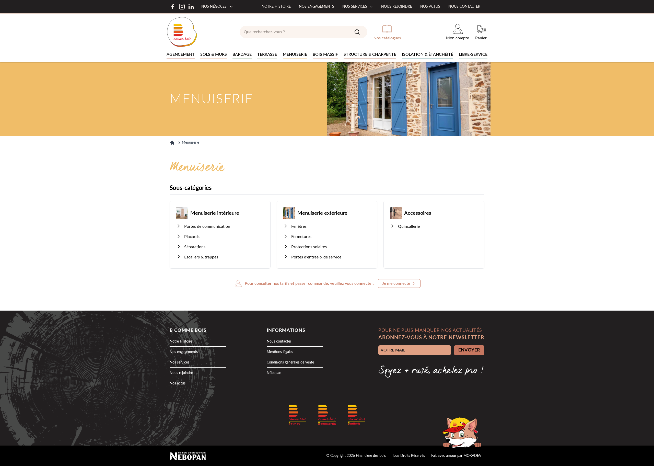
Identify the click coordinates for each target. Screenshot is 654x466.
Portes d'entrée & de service (316, 257)
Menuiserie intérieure (214, 213)
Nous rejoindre (396, 6)
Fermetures (301, 237)
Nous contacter (464, 6)
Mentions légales (280, 352)
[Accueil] (172, 142)
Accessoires (417, 213)
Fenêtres (299, 226)
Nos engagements (316, 6)
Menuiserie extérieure (322, 213)
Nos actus (430, 6)
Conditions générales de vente (290, 362)
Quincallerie (409, 226)
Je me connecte (396, 283)
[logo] (182, 32)
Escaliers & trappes (201, 257)
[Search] (357, 32)
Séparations (194, 247)
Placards (192, 237)
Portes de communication (207, 226)
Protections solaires (309, 247)
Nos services (354, 6)
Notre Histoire (181, 341)
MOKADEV (472, 456)
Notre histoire (276, 6)
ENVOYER (469, 350)
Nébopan (274, 373)
